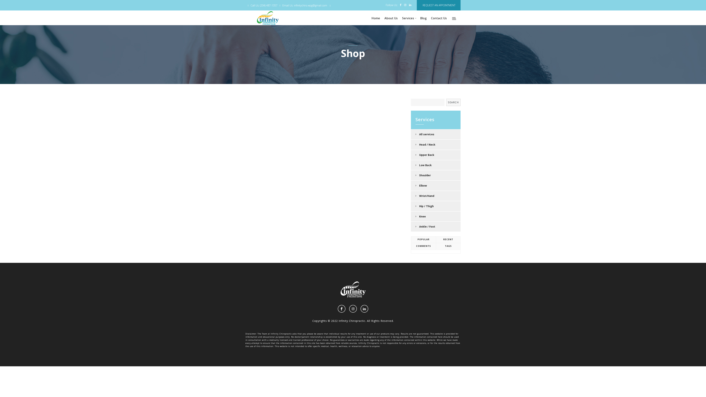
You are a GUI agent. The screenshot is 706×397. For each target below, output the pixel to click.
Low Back (425, 165)
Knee (422, 216)
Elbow (423, 185)
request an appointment (439, 5)
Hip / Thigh (426, 206)
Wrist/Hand (426, 196)
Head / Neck (427, 144)
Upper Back (426, 155)
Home (376, 18)
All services (426, 134)
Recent (448, 239)
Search (453, 102)
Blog (423, 18)
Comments (423, 246)
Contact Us (439, 18)
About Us (391, 18)
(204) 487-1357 (268, 5)
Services (408, 18)
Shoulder (425, 175)
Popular (423, 239)
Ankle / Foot (427, 226)
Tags (448, 246)
